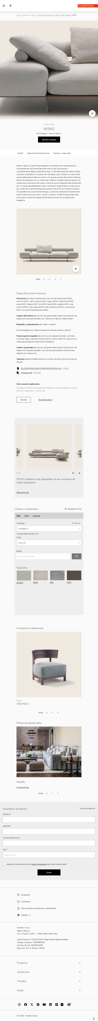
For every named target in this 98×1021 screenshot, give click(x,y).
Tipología (20, 523)
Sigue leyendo (22, 787)
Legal (20, 990)
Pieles (26, 516)
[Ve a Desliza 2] (44, 279)
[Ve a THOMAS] (49, 664)
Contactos (25, 901)
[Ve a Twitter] (31, 1004)
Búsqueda (25, 895)
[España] (49, 752)
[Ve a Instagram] (19, 1004)
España (20, 782)
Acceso (23, 399)
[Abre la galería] (92, 113)
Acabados (36, 516)
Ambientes (23, 972)
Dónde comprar (49, 139)
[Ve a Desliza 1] (38, 279)
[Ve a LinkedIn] (50, 1004)
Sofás (57, 15)
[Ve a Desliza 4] (55, 279)
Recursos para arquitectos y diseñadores (38, 908)
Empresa (22, 963)
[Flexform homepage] (88, 5)
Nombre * (7, 814)
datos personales (39, 864)
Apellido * (7, 826)
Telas (18, 516)
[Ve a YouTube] (44, 1004)
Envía (49, 872)
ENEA (35, 582)
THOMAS (22, 704)
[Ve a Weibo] (69, 1004)
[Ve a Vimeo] (56, 1004)
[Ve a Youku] (62, 1004)
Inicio (18, 15)
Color (18, 537)
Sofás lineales (65, 15)
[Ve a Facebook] (25, 1004)
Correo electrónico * (12, 837)
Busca (19, 551)
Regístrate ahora (45, 399)
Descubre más (22, 492)
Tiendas (21, 981)
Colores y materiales (62, 153)
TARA (69, 582)
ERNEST (19, 582)
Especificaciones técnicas (38, 153)
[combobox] (49, 529)
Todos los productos (46, 15)
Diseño (20, 153)
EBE (51, 582)
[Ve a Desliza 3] (49, 279)
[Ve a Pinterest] (37, 1004)
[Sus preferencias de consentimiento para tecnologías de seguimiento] (94, 1018)
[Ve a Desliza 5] (60, 279)
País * (5, 849)
